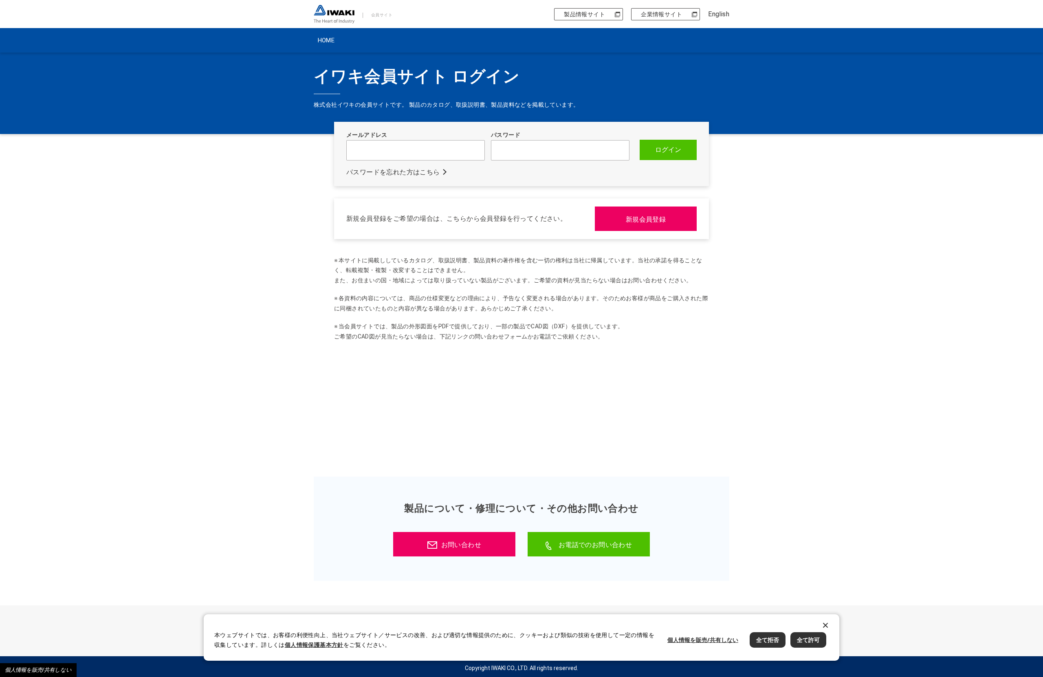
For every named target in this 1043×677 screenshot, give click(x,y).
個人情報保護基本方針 (314, 644)
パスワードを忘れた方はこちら (393, 172)
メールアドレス (366, 135)
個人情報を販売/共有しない (38, 670)
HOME (326, 40)
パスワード (505, 135)
